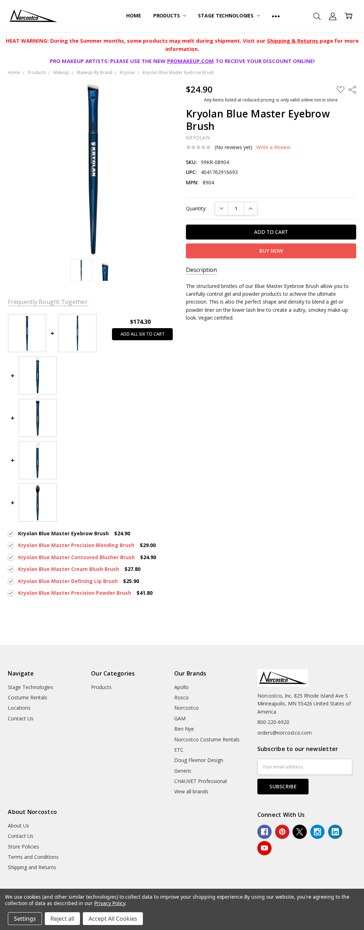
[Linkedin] (335, 832)
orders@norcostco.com (284, 732)
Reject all (62, 919)
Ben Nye (184, 728)
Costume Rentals (27, 697)
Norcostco (186, 707)
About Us (18, 825)
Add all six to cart (143, 334)
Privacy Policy (109, 903)
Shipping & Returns (293, 40)
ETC (178, 749)
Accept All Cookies (113, 919)
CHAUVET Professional (200, 781)
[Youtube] (264, 848)
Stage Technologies (226, 15)
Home (133, 15)
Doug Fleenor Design (198, 760)
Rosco (181, 697)
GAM (180, 718)
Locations (19, 707)
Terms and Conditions (33, 856)
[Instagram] (317, 832)
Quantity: (196, 208)
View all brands (191, 791)
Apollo (181, 687)
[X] (300, 832)
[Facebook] (264, 832)
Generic (183, 770)
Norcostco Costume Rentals (207, 739)
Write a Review (273, 147)
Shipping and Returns (32, 867)
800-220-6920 (273, 722)
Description (201, 270)
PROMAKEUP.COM (190, 60)
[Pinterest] (282, 832)
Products (167, 15)
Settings (25, 919)
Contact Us (20, 718)
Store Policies (23, 846)
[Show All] (276, 16)
